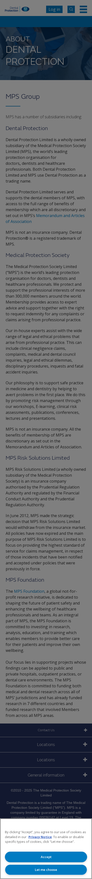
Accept (46, 857)
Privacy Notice (40, 837)
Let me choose (46, 869)
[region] (46, 848)
